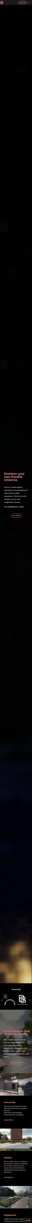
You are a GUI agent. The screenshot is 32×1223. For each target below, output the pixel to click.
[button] (29, 2)
